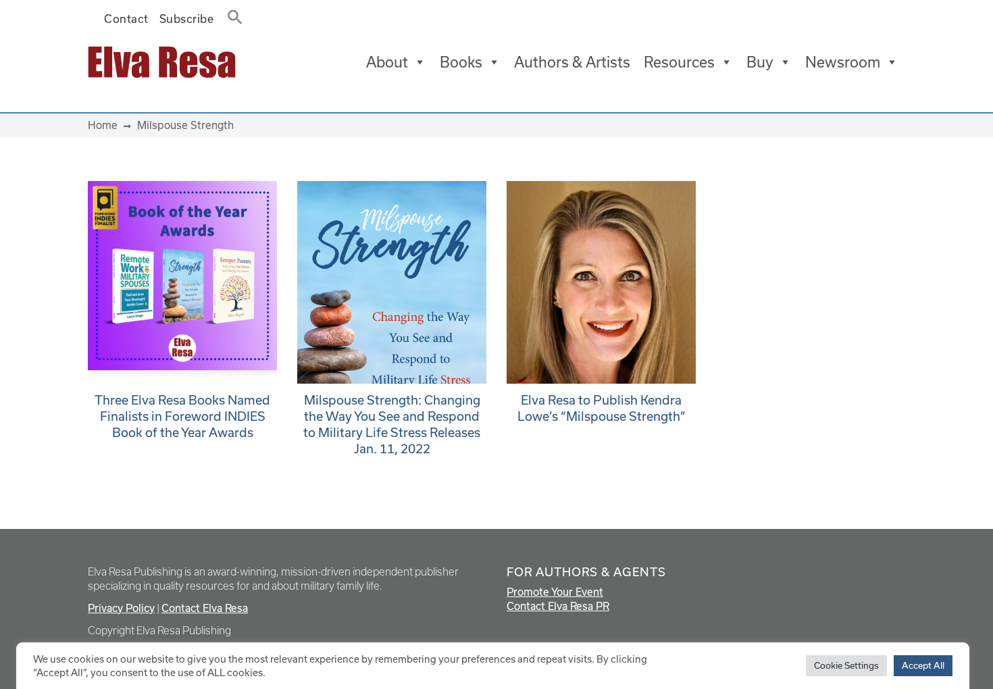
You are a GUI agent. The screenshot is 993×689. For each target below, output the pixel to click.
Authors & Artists (572, 61)
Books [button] (461, 61)
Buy (759, 61)
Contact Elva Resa (204, 608)
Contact (126, 18)
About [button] (387, 61)
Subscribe (186, 18)
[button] (231, 14)
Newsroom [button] (842, 61)
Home (103, 125)
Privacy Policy (121, 608)
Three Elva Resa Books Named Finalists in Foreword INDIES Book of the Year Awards (182, 416)
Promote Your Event (555, 592)
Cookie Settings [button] (846, 665)
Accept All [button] (923, 665)
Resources (679, 61)
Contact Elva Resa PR (558, 606)
